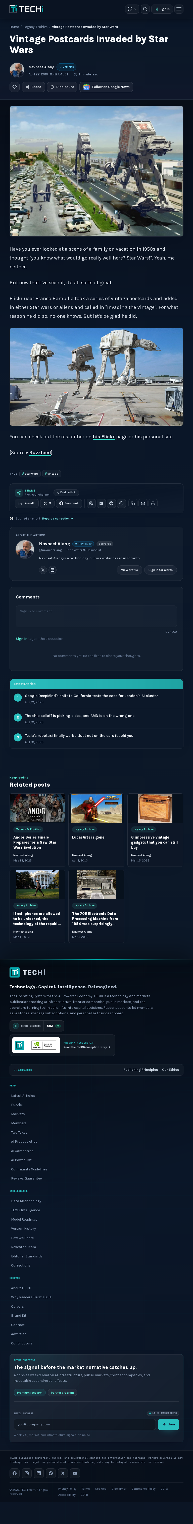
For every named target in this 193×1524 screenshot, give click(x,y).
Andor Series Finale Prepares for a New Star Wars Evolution (34, 842)
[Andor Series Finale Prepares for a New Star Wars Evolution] (37, 808)
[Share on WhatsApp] (121, 503)
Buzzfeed (40, 452)
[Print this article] (153, 503)
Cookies (101, 1488)
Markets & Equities (28, 829)
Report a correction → (57, 518)
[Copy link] (132, 503)
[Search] (145, 9)
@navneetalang (50, 550)
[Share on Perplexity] (101, 503)
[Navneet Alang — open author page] (17, 70)
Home (14, 27)
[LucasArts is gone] (96, 808)
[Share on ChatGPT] (91, 503)
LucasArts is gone (88, 837)
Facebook (72, 503)
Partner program (62, 1392)
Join (171, 1424)
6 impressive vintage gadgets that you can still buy (154, 842)
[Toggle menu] (178, 9)
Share (36, 87)
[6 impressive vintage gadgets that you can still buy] (155, 808)
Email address (23, 1413)
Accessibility (67, 1495)
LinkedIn (29, 503)
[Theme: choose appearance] (132, 9)
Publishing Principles (140, 1070)
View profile (129, 570)
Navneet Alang (42, 67)
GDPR (84, 1495)
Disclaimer (119, 1488)
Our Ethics (170, 1070)
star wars (30, 473)
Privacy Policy (67, 1488)
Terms (85, 1488)
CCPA (164, 1488)
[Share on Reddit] (111, 503)
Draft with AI (68, 492)
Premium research (29, 1392)
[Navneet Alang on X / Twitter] (43, 570)
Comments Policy (143, 1488)
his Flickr (104, 437)
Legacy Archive (35, 27)
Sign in (165, 9)
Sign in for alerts (161, 570)
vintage (51, 473)
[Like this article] (15, 87)
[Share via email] (143, 503)
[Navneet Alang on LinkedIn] (53, 570)
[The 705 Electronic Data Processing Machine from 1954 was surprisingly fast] (96, 884)
